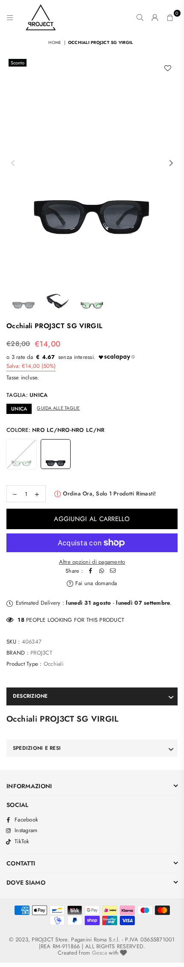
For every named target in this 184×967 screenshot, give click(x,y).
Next (171, 163)
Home (54, 42)
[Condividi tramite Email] (113, 571)
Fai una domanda (95, 583)
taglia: (26, 395)
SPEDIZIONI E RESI (37, 748)
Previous (12, 163)
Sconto (17, 62)
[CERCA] (140, 17)
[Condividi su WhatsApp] (101, 571)
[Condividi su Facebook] (90, 571)
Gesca (99, 953)
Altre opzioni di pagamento (92, 562)
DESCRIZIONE (30, 696)
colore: (55, 430)
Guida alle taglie (58, 408)
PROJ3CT (41, 653)
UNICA (19, 409)
